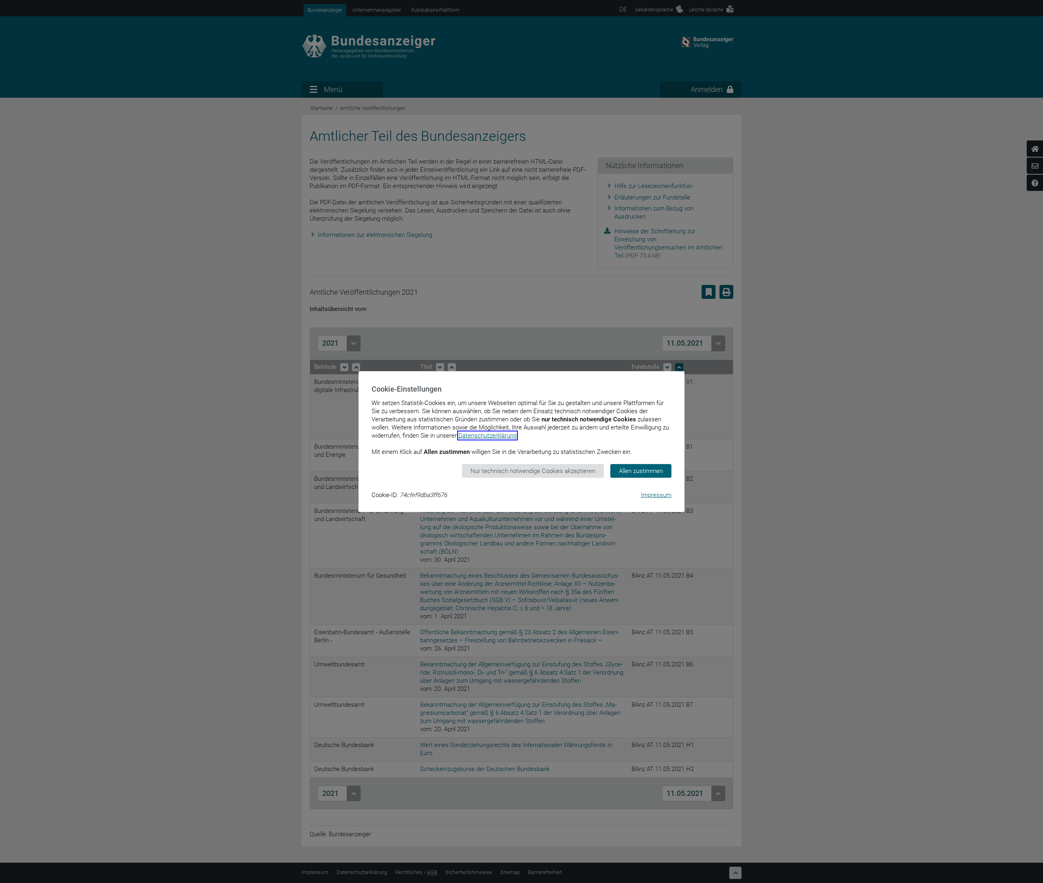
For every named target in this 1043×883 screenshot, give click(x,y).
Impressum (656, 495)
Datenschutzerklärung (487, 435)
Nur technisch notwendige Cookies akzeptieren (533, 470)
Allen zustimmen (641, 470)
